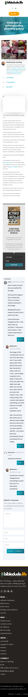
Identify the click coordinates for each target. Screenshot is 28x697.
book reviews (4, 607)
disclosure (11, 694)
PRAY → (3, 617)
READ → (3, 597)
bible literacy (4, 603)
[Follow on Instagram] (5, 591)
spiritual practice (6, 633)
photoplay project (7, 162)
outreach (3, 654)
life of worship (5, 630)
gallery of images (13, 166)
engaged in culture (6, 644)
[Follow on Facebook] (1, 591)
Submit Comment (15, 551)
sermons (3, 613)
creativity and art (6, 624)
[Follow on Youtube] (8, 591)
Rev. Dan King (17, 62)
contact (2, 674)
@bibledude (13, 346)
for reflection (10, 77)
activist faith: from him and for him (14, 72)
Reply (20, 339)
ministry (3, 647)
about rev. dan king (7, 661)
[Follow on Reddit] (11, 591)
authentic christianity (7, 600)
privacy (19, 694)
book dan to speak (7, 671)
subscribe (13, 13)
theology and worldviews (9, 610)
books (2, 665)
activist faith (4, 641)
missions (3, 651)
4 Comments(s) (10, 82)
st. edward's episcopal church (18, 67)
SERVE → (4, 638)
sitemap (25, 694)
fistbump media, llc (16, 73)
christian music (5, 621)
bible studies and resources (9, 668)
